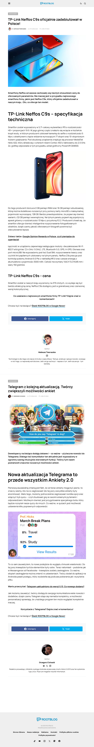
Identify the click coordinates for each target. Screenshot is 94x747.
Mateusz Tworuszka (46, 352)
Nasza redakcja (33, 732)
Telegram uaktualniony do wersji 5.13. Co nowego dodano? (55, 586)
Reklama (44, 732)
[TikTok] (34, 741)
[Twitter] (49, 741)
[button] (9, 3)
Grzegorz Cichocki (47, 662)
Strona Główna (19, 732)
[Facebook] (59, 741)
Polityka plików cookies (69, 732)
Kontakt (54, 732)
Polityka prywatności (47, 735)
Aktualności (13, 14)
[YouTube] (39, 741)
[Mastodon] (54, 741)
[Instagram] (44, 741)
